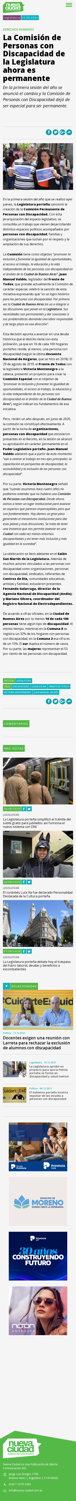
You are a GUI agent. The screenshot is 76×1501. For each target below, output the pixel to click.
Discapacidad (20, 686)
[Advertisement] (38, 1379)
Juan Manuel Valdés (46, 692)
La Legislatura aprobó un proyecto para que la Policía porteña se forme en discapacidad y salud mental (49, 1071)
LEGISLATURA (11, 815)
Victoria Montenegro (17, 692)
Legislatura (12, 17)
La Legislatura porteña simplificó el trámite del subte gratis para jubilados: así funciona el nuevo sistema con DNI (37, 823)
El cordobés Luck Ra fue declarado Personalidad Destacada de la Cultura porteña (37, 894)
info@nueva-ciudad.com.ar (25, 1490)
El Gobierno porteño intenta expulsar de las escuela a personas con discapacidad (48, 1095)
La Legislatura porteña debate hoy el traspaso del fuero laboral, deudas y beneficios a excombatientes (37, 965)
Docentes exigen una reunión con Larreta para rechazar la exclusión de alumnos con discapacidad (36, 1042)
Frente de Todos (59, 686)
